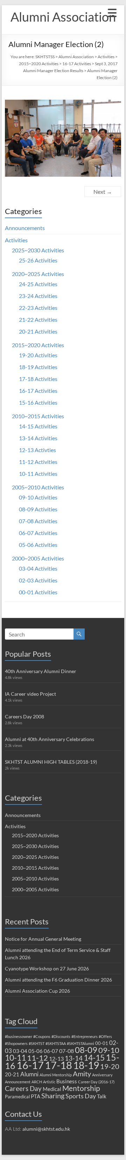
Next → (102, 191)
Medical (52, 1089)
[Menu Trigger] (112, 12)
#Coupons (41, 1036)
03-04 (20, 1051)
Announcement (17, 1081)
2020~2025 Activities (38, 273)
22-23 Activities (38, 307)
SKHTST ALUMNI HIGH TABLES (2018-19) (51, 762)
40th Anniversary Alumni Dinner (40, 671)
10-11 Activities (38, 473)
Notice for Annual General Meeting (43, 939)
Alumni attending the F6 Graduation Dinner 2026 (58, 980)
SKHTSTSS (45, 56)
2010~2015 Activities (38, 416)
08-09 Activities (38, 509)
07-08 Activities (38, 521)
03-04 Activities (38, 568)
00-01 (101, 1043)
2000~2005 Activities (38, 558)
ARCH (36, 1081)
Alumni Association (63, 16)
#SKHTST (36, 1043)
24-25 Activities (38, 284)
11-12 (37, 1057)
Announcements (25, 227)
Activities (106, 56)
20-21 (12, 1074)
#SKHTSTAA (56, 1043)
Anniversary (102, 1075)
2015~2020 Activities (38, 63)
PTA (35, 1096)
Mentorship (81, 1088)
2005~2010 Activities (38, 487)
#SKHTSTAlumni (80, 1043)
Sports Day (80, 1096)
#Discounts (60, 1036)
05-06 (35, 1051)
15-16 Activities (38, 402)
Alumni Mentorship (56, 1075)
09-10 (108, 1050)
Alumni (29, 1074)
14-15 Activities (38, 426)
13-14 (74, 1058)
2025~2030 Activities (38, 250)
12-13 (56, 1058)
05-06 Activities (38, 544)
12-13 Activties (37, 450)
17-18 (58, 1065)
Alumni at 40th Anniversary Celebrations (49, 739)
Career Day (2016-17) (96, 1081)
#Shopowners (16, 1043)
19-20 (109, 1066)
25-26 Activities (38, 260)
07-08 (66, 1050)
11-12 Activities (38, 461)
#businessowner (18, 1036)
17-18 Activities (38, 378)
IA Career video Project (30, 694)
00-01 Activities (38, 592)
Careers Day (23, 1088)
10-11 (15, 1057)
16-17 (30, 1065)
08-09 (86, 1050)
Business (66, 1081)
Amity (82, 1073)
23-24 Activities (38, 295)
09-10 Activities (38, 497)
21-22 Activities (38, 319)
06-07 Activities (38, 532)
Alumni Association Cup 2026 (37, 991)
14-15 (94, 1057)
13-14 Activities (38, 438)
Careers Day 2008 (24, 716)
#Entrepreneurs (84, 1036)
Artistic (49, 1081)
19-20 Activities (38, 355)
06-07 (51, 1051)
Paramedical (17, 1096)
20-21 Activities (38, 331)
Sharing (52, 1095)
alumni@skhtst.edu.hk (46, 1129)
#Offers (105, 1036)
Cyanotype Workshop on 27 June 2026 (47, 968)
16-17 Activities (76, 63)
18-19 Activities (38, 367)
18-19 (86, 1065)
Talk (101, 1096)
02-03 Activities (38, 580)
